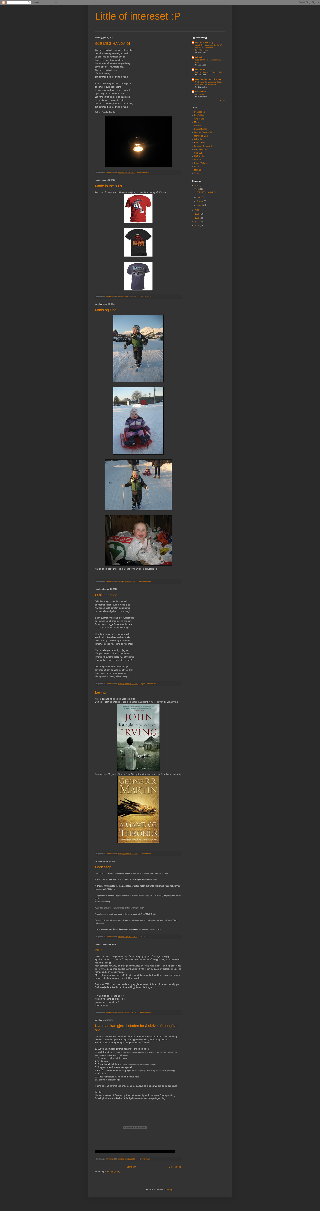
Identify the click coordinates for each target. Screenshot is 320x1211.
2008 (197, 218)
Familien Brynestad (203, 146)
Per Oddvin (200, 92)
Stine (196, 173)
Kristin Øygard (200, 129)
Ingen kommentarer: (149, 684)
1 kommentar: (146, 854)
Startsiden (131, 1167)
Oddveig (199, 57)
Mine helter (199, 94)
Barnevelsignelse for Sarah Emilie (208, 72)
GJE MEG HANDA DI (112, 43)
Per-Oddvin (199, 115)
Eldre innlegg (175, 1167)
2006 (197, 225)
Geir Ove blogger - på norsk (208, 79)
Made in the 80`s (108, 186)
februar (200, 201)
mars (199, 197)
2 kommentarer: (143, 172)
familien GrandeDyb (203, 132)
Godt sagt (103, 867)
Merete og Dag (201, 136)
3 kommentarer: (145, 296)
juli (198, 189)
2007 (197, 222)
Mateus (197, 170)
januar (200, 205)
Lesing (100, 692)
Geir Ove (198, 153)
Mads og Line (106, 310)
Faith (196, 166)
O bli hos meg (106, 595)
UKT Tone (198, 159)
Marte (196, 122)
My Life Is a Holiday (204, 42)
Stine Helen (199, 112)
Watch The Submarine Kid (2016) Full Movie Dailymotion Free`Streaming (208, 47)
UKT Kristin (199, 156)
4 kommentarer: (146, 1012)
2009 (197, 214)
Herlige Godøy (200, 149)
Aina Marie (199, 119)
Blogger (170, 1189)
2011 (99, 950)
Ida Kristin (200, 70)
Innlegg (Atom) (113, 1172)
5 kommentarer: (144, 1159)
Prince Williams (201, 163)
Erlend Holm (200, 142)
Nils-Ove (198, 126)
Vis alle (222, 100)
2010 (197, 210)
